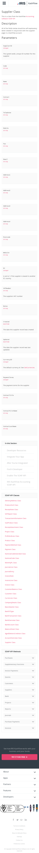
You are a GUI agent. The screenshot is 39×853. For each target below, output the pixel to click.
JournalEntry (9, 571)
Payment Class (10, 549)
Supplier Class (10, 642)
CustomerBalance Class (13, 589)
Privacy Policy (19, 829)
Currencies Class (11, 598)
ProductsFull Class (11, 505)
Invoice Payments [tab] (11, 671)
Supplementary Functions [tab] (14, 664)
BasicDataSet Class (12, 607)
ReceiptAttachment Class (14, 527)
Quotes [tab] (7, 677)
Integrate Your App (15, 456)
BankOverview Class (12, 620)
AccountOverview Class (13, 638)
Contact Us (19, 840)
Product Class (10, 540)
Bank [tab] (7, 696)
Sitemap (19, 837)
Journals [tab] (8, 715)
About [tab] (6, 771)
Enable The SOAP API (16, 475)
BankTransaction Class (13, 616)
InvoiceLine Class (11, 580)
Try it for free (18, 757)
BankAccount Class (12, 625)
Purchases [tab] (9, 658)
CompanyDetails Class (13, 602)
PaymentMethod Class (13, 545)
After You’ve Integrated (17, 463)
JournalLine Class (11, 567)
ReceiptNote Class (11, 509)
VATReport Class (11, 514)
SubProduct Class (11, 523)
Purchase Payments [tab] (12, 722)
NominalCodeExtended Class (15, 554)
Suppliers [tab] (8, 690)
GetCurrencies (29, 367)
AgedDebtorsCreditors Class (15, 633)
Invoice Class (9, 585)
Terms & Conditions (19, 826)
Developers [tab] (8, 796)
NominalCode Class (12, 558)
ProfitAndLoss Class (12, 536)
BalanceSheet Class (12, 629)
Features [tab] (7, 790)
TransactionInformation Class (15, 518)
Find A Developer (14, 469)
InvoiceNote (9, 576)
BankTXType (9, 611)
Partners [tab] (7, 784)
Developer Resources (16, 450)
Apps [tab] (5, 778)
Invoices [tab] (8, 728)
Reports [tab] (8, 709)
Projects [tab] (8, 703)
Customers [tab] (9, 683)
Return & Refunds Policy (19, 833)
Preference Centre (19, 844)
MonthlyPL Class (11, 563)
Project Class (9, 532)
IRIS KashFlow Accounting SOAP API (18, 483)
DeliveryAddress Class (13, 501)
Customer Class (10, 594)
